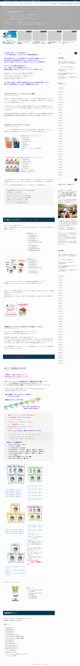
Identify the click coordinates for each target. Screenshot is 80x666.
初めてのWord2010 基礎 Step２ (13, 494)
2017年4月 (60, 110)
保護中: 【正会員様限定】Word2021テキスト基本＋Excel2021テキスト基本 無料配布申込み (67, 63)
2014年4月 (60, 138)
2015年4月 (60, 117)
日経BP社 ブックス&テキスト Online (29, 148)
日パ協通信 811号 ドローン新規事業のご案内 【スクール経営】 (67, 78)
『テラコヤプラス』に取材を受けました (66, 66)
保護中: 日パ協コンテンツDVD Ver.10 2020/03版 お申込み (65, 70)
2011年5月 (60, 164)
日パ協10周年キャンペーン (33, 113)
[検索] (76, 0)
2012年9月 (60, 149)
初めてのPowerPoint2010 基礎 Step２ (15, 531)
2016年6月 (60, 115)
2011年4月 (60, 167)
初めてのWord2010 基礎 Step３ (13, 496)
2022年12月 (60, 91)
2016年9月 (60, 112)
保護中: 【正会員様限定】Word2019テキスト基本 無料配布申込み (67, 74)
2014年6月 (60, 133)
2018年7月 (60, 107)
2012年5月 (60, 151)
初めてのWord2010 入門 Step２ (13, 491)
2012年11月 (60, 146)
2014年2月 (60, 141)
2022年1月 (60, 94)
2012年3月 (60, 154)
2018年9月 (60, 104)
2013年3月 (60, 143)
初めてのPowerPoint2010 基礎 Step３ (15, 533)
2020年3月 (60, 97)
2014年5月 (60, 136)
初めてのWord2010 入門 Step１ (13, 489)
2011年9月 (60, 161)
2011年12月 (60, 159)
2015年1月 (60, 123)
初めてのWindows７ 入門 (35, 525)
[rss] (74, 0)
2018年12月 (60, 102)
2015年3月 (60, 120)
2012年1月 (60, 156)
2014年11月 (60, 128)
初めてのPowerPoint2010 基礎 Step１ (15, 529)
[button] (36, 46)
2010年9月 (60, 172)
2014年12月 (60, 125)
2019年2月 (60, 99)
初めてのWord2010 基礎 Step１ (13, 493)
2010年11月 (60, 169)
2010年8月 (60, 174)
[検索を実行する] (75, 53)
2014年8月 (60, 130)
